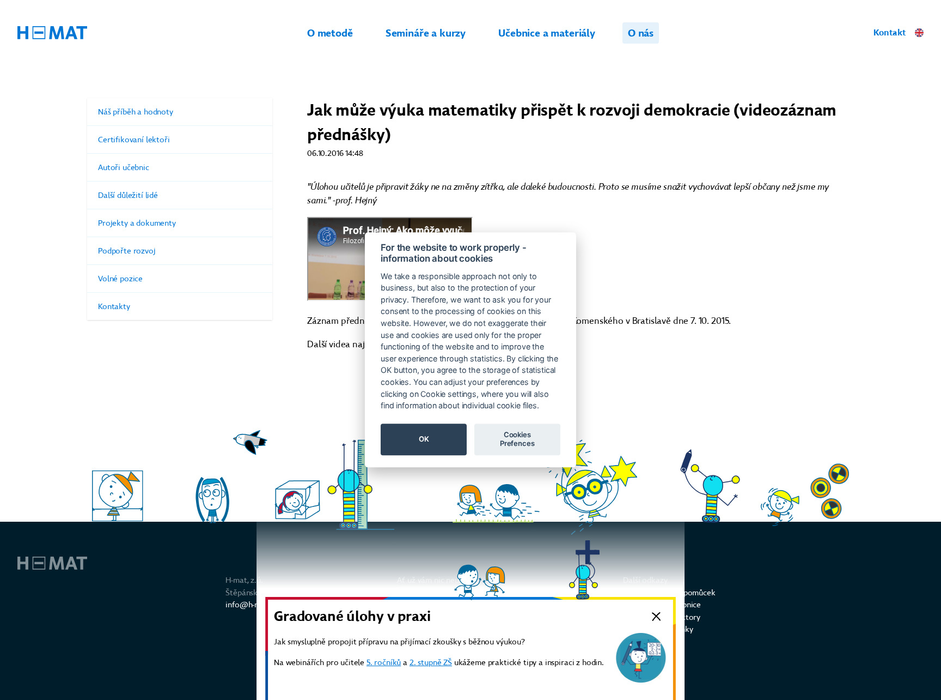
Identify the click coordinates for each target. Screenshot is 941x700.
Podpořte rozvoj (127, 251)
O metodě (330, 33)
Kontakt (889, 32)
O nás (640, 33)
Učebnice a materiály (546, 33)
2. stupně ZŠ (431, 662)
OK (424, 439)
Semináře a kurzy (426, 33)
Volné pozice (120, 278)
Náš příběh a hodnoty (135, 112)
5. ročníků (383, 662)
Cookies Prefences (517, 439)
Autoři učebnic (123, 167)
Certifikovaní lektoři (134, 139)
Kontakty (114, 306)
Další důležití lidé (128, 195)
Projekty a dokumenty (137, 223)
